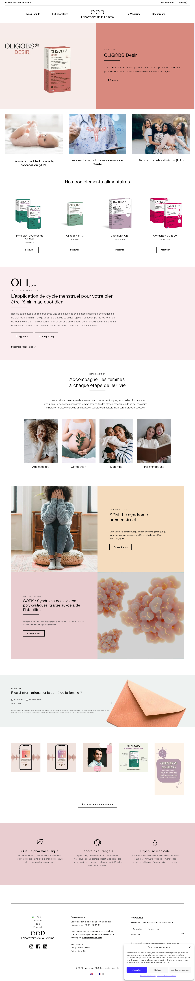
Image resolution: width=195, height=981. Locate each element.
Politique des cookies (148, 976)
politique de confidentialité (85, 712)
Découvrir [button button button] (120, 250)
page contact (98, 922)
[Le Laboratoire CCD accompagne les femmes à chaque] (169, 769)
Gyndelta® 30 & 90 (165, 235)
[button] (189, 947)
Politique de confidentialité (166, 976)
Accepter (137, 970)
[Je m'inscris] (111, 703)
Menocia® (29, 242)
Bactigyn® (120, 239)
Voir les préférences (180, 970)
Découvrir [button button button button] (165, 250)
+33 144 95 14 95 (92, 925)
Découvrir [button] (29, 250)
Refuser (158, 970)
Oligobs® (75, 239)
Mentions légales (77, 944)
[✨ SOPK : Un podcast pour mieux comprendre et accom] (25, 757)
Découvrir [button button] (75, 250)
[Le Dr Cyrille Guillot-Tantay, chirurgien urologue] (97, 757)
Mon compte (167, 2)
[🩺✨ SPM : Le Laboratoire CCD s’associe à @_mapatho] (61, 757)
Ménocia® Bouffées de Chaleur (29, 237)
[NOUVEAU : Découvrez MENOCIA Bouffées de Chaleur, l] (133, 757)
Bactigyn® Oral (120, 235)
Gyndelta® (165, 239)
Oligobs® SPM (75, 235)
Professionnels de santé (18, 2)
